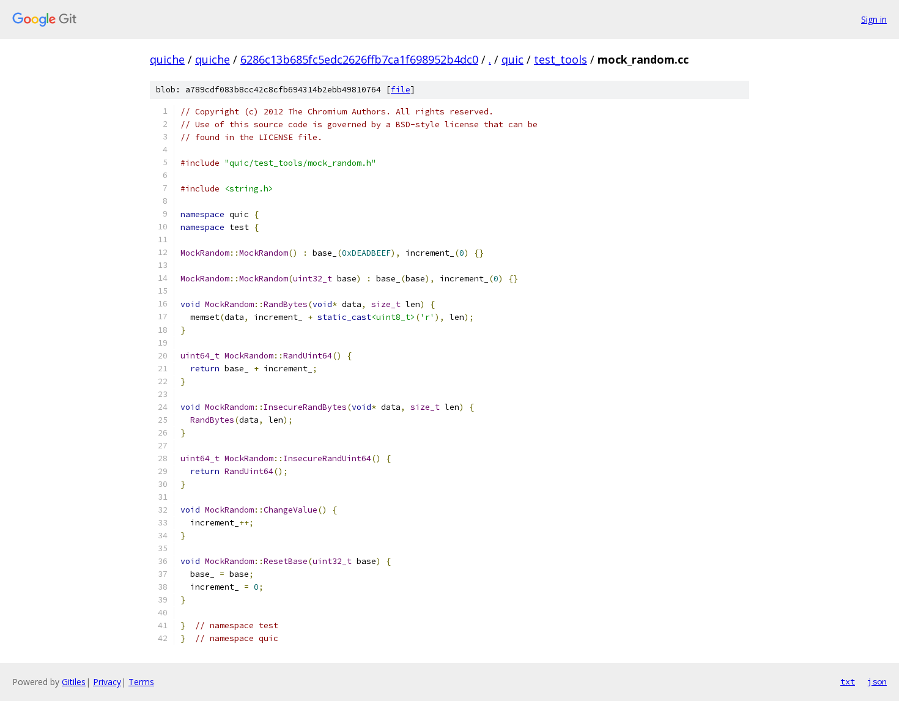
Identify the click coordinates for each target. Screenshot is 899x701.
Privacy (107, 682)
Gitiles (74, 682)
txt (847, 681)
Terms (141, 682)
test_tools (560, 59)
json (877, 681)
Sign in (874, 19)
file (400, 89)
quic (512, 59)
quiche (167, 59)
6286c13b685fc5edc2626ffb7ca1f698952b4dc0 (359, 59)
